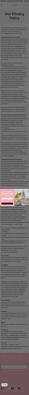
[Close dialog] (28, 189)
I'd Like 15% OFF (7, 203)
